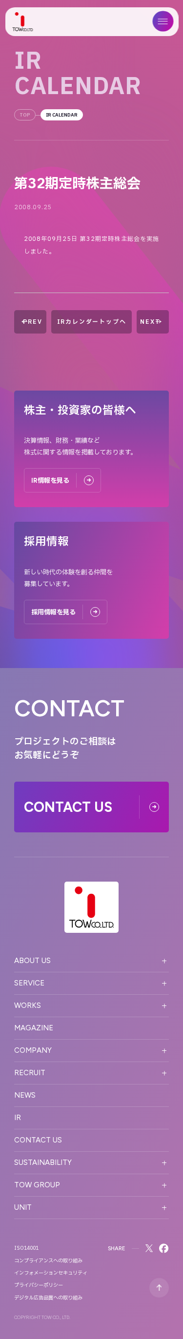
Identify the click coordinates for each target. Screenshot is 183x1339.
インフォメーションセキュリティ (50, 1273)
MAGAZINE (33, 1028)
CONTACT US (38, 1140)
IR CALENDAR (62, 115)
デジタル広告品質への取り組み (48, 1298)
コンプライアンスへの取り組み (48, 1261)
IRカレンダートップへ (91, 321)
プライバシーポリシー (38, 1285)
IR (17, 1117)
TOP (25, 115)
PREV (32, 321)
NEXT (150, 321)
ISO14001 (26, 1248)
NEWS (25, 1095)
